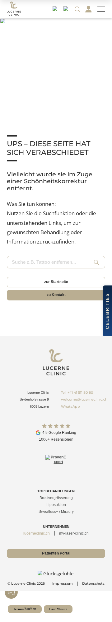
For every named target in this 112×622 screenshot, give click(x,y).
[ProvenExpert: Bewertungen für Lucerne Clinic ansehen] (55, 465)
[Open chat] (11, 592)
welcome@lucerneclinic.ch (84, 399)
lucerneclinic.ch (36, 533)
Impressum (62, 583)
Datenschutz (93, 583)
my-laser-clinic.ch (74, 533)
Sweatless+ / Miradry (56, 511)
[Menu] (101, 9)
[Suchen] (96, 262)
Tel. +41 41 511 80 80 (77, 392)
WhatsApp (70, 406)
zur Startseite (56, 282)
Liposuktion (56, 505)
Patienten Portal (56, 553)
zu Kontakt (56, 295)
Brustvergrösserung (56, 498)
